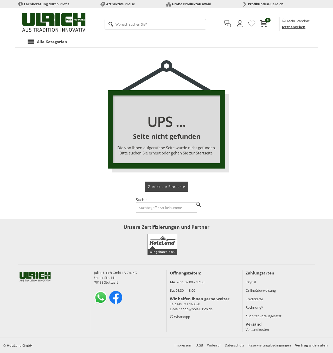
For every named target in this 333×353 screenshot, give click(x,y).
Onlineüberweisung (261, 290)
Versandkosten (257, 329)
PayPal (251, 282)
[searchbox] (155, 24)
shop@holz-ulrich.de (197, 309)
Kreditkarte (254, 299)
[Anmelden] (240, 24)
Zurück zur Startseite (166, 186)
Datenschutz (234, 345)
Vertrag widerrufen (311, 345)
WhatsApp (181, 316)
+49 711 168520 (188, 304)
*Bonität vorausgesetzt (263, 316)
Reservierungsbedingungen (269, 345)
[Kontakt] (227, 23)
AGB (199, 345)
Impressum (183, 345)
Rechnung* (254, 307)
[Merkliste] (251, 23)
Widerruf (214, 345)
